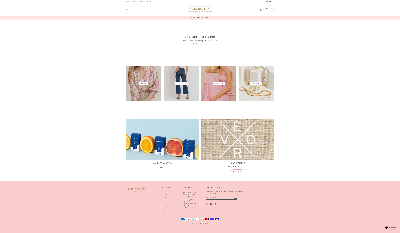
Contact (140, 1)
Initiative (148, 1)
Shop (162, 167)
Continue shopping (200, 44)
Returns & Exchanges (168, 207)
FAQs (134, 1)
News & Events (166, 195)
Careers (163, 204)
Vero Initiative (165, 198)
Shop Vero (237, 171)
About (128, 1)
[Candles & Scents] (162, 139)
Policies (163, 210)
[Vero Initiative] (237, 139)
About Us (164, 192)
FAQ (162, 201)
